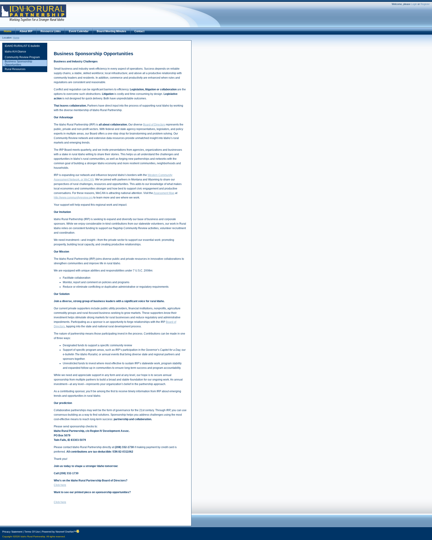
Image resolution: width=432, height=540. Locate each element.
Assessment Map (163, 193)
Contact (139, 31)
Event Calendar (79, 31)
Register (425, 4)
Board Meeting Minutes (111, 31)
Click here (60, 485)
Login (414, 4)
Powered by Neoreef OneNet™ (59, 531)
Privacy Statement (12, 531)
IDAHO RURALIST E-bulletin (22, 46)
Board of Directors (154, 124)
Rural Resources (15, 69)
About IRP (26, 31)
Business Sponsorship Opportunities (18, 63)
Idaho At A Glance (15, 51)
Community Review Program (22, 57)
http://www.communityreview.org (73, 197)
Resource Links (50, 31)
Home (7, 31)
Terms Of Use (32, 531)
